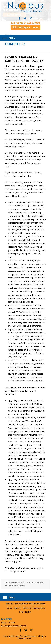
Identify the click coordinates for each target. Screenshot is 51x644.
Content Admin (36, 582)
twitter (24, 18)
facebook (19, 18)
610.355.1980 (32, 23)
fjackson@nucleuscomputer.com (14, 626)
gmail (31, 18)
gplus (31, 630)
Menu (12, 38)
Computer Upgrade (16, 585)
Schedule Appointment (25, 27)
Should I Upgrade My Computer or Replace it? (24, 59)
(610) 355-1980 (8, 622)
